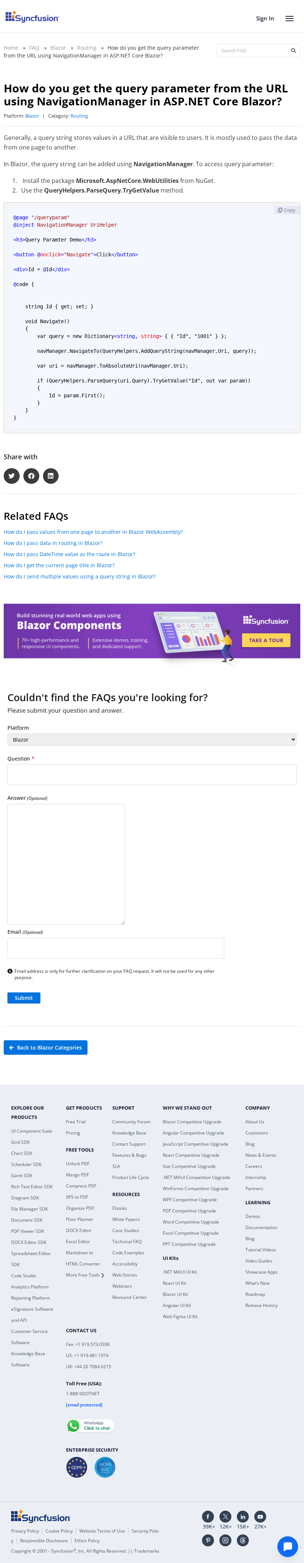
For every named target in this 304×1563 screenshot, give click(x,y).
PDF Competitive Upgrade (189, 1211)
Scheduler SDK (26, 1164)
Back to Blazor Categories (49, 1047)
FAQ (34, 47)
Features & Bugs (129, 1155)
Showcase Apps (261, 1272)
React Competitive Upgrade (191, 1155)
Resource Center (129, 1297)
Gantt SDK (21, 1175)
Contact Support (129, 1144)
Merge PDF (77, 1175)
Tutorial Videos (260, 1250)
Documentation (261, 1227)
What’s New (257, 1283)
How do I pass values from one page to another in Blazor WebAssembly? (93, 531)
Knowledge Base (129, 1133)
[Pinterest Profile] (208, 1540)
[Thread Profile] (243, 1540)
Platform (18, 727)
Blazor (58, 47)
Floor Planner (79, 1219)
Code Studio (23, 1276)
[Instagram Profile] (225, 1540)
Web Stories (124, 1275)
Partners (254, 1188)
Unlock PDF (77, 1163)
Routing (86, 47)
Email (25, 931)
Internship (255, 1177)
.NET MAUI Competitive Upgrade (196, 1177)
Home (11, 47)
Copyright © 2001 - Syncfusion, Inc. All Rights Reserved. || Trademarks (85, 1551)
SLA (116, 1166)
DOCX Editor (79, 1230)
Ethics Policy (87, 1540)
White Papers (126, 1219)
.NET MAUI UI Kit (180, 1272)
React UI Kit (174, 1283)
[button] (12, 476)
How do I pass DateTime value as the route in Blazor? (69, 554)
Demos (252, 1216)
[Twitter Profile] (225, 1517)
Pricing (73, 1133)
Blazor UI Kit (175, 1294)
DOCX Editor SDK (28, 1242)
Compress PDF (81, 1186)
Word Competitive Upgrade (191, 1222)
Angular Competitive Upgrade (193, 1133)
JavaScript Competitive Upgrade (195, 1144)
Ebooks (119, 1208)
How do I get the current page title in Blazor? (59, 565)
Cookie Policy (59, 1531)
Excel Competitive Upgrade (191, 1233)
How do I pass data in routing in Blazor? (53, 542)
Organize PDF (80, 1208)
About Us (254, 1122)
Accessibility (125, 1264)
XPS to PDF (77, 1197)
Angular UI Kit (177, 1305)
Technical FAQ (127, 1241)
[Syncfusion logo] (32, 17)
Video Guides (258, 1261)
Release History (261, 1305)
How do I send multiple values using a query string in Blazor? (80, 576)
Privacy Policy (25, 1531)
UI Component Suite (31, 1131)
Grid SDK (20, 1142)
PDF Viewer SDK (27, 1231)
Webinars (122, 1286)
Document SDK (26, 1220)
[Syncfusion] (40, 1516)
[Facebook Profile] (208, 1517)
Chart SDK (21, 1153)
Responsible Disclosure (44, 1540)
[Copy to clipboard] (287, 210)
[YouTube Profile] (260, 1517)
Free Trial (76, 1122)
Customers (256, 1133)
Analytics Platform (30, 1287)
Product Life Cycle (130, 1177)
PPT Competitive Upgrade (189, 1244)
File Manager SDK (29, 1209)
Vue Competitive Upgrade (189, 1166)
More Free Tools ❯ (85, 1275)
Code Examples (128, 1253)
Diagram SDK (25, 1198)
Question (20, 758)
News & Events (260, 1155)
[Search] (293, 50)
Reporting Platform (30, 1298)
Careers (253, 1166)
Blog (250, 1144)
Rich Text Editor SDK (32, 1186)
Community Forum (131, 1122)
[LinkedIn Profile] (243, 1517)
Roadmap (255, 1294)
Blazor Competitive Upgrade (192, 1122)
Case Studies (125, 1230)
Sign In (265, 18)
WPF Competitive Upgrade (190, 1199)
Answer (27, 797)
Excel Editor (78, 1241)
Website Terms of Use (102, 1531)
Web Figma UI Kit (180, 1316)
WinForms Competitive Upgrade (196, 1188)
